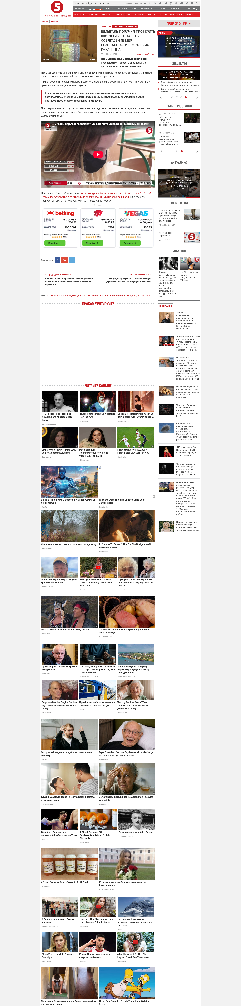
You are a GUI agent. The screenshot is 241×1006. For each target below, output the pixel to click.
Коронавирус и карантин (125, 26)
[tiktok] (160, 3)
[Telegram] (165, 3)
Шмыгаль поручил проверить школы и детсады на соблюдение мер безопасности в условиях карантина (69, 281)
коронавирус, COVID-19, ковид (63, 296)
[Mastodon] (181, 3)
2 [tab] (189, 57)
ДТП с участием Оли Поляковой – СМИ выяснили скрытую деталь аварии (186, 451)
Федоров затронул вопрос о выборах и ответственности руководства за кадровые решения (186, 469)
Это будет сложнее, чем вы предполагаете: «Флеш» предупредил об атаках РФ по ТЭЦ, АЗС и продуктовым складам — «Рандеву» (188, 343)
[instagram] (155, 3)
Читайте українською (145, 53)
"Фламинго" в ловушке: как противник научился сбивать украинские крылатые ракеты (187, 410)
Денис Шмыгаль (100, 296)
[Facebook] (149, 3)
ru (145, 3)
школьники (116, 296)
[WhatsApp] (170, 3)
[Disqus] (98, 347)
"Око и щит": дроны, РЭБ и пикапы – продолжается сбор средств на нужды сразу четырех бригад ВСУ (169, 143)
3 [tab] (181, 97)
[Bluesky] (186, 3)
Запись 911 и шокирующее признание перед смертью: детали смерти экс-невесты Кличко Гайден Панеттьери (186, 321)
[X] (176, 3)
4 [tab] (186, 97)
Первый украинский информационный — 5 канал (57, 9)
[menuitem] (79, 8)
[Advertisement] (98, 227)
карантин (85, 296)
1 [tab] (168, 57)
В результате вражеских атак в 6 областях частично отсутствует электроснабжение (176, 85)
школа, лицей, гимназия (137, 296)
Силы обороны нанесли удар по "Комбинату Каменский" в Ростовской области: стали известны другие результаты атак (187, 431)
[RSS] (197, 3)
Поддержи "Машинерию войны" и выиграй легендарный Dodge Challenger (170, 121)
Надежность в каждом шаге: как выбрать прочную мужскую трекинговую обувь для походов (170, 215)
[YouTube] (192, 3)
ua (141, 3)
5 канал (93, 59)
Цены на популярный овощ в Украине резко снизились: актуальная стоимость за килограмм (187, 392)
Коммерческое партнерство (166, 234)
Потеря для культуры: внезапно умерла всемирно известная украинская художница (187, 526)
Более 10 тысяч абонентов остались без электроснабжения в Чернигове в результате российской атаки (179, 92)
